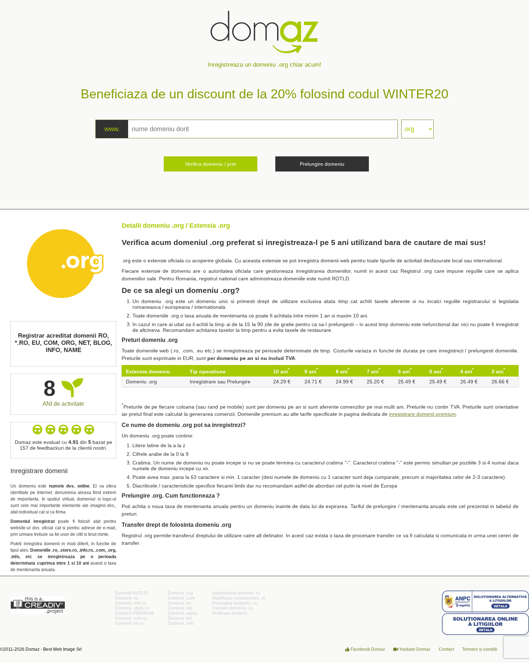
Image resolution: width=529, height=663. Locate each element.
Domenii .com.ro (131, 618)
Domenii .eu (179, 603)
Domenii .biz (180, 618)
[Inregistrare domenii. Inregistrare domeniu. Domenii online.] (264, 25)
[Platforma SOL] (485, 633)
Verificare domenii (229, 613)
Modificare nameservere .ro (239, 598)
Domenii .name (183, 613)
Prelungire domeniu (322, 164)
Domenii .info (181, 623)
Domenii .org (180, 593)
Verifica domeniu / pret (210, 164)
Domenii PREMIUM (134, 613)
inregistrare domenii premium (422, 414)
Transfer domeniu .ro (232, 608)
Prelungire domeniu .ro (234, 603)
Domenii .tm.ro (129, 623)
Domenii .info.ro (130, 603)
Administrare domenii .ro (236, 593)
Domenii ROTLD (131, 593)
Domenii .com (181, 598)
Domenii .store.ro (132, 608)
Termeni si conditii (479, 649)
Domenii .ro (126, 598)
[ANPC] (485, 610)
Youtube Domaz (414, 649)
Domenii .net (180, 608)
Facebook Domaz (367, 649)
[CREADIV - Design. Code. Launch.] (38, 612)
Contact (446, 649)
